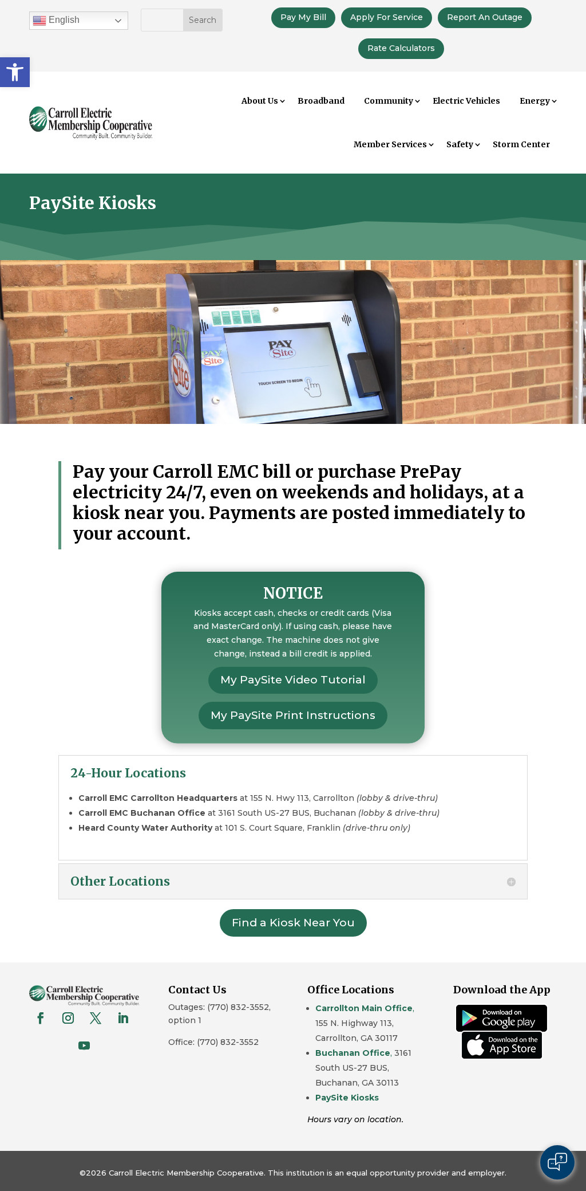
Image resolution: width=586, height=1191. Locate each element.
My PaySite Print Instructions (293, 715)
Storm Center (521, 144)
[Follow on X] (95, 1018)
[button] (15, 72)
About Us (259, 101)
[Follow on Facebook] (40, 1018)
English (63, 20)
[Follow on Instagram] (68, 1018)
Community (388, 101)
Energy (535, 101)
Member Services (390, 144)
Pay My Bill (303, 17)
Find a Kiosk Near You (293, 922)
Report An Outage (484, 17)
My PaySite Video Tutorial (293, 679)
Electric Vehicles (466, 101)
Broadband (321, 101)
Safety (459, 144)
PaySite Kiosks (347, 1097)
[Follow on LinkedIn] (123, 1018)
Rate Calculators (401, 48)
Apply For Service (386, 17)
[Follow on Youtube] (84, 1045)
